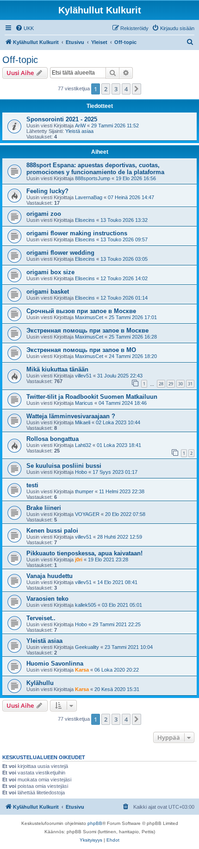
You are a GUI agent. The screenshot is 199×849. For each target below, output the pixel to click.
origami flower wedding (60, 252)
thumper (84, 491)
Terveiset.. (41, 618)
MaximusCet (89, 317)
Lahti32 (83, 445)
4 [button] (126, 89)
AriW (80, 125)
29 (170, 384)
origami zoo (43, 213)
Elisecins (85, 220)
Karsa (82, 670)
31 (190, 384)
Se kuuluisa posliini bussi (63, 465)
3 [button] (116, 89)
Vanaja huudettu (49, 575)
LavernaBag (88, 197)
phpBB (94, 823)
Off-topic (20, 60)
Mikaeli (82, 422)
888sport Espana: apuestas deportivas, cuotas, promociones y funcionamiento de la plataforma (95, 169)
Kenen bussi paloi (52, 530)
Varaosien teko (47, 598)
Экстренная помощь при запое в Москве (87, 330)
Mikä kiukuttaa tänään (57, 369)
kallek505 (85, 605)
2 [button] (105, 89)
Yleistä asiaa (79, 131)
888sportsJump (92, 178)
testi (32, 485)
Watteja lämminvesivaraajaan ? (70, 416)
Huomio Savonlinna (54, 663)
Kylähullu (40, 682)
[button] (136, 88)
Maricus (84, 403)
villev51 (83, 375)
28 (161, 384)
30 (180, 384)
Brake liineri (43, 507)
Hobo (81, 472)
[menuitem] (24, 28)
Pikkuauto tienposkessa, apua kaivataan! (84, 553)
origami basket (47, 291)
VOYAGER (87, 514)
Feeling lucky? (47, 191)
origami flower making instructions (76, 233)
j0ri (78, 559)
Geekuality (87, 647)
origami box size (50, 272)
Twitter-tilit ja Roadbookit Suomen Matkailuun (91, 396)
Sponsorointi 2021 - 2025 (61, 119)
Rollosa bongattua (52, 438)
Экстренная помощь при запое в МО (81, 349)
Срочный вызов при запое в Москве (81, 311)
